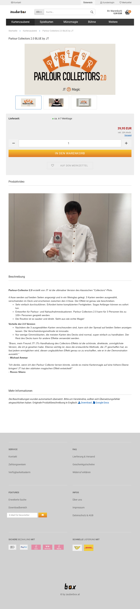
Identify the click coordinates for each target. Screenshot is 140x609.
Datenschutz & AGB (83, 515)
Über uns (77, 499)
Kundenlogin (108, 2)
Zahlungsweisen (17, 464)
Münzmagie (71, 22)
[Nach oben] (130, 604)
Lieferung (89, 539)
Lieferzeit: (14, 118)
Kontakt (17, 2)
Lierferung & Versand (84, 456)
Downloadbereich (18, 507)
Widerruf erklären (82, 472)
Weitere (113, 22)
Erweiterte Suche (17, 499)
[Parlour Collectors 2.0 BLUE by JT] (70, 69)
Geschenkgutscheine (84, 464)
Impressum (79, 507)
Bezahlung (24, 539)
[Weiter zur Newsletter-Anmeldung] (42, 515)
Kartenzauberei (20, 22)
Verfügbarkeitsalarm (19, 472)
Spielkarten (46, 22)
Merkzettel (126, 2)
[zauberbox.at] (19, 12)
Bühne (92, 22)
